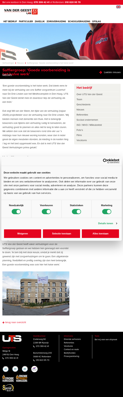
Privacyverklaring (71, 356)
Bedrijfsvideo (69, 353)
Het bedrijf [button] (10, 21)
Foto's (80, 130)
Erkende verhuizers (72, 339)
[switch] (46, 211)
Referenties (82, 114)
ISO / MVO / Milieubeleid (89, 125)
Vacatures (82, 140)
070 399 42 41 (11, 358)
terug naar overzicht (15, 322)
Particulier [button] (26, 21)
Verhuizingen (8, 63)
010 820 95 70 (42, 360)
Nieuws (20, 63)
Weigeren (22, 233)
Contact (96, 6)
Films (79, 135)
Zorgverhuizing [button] (56, 21)
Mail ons (83, 6)
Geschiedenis (83, 104)
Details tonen (105, 223)
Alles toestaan (100, 233)
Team (79, 99)
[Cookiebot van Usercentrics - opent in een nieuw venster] (105, 161)
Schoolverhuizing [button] (79, 21)
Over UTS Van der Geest (89, 94)
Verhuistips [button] (68, 6)
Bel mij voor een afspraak (106, 339)
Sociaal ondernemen (87, 119)
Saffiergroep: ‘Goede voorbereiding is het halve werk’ (50, 63)
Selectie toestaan (61, 233)
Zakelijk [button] (40, 21)
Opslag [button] (96, 21)
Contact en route (71, 349)
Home (55, 6)
